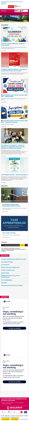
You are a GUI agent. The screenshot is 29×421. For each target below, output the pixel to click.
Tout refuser (14, 419)
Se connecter (25, 14)
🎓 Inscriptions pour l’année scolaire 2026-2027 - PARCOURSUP (14, 95)
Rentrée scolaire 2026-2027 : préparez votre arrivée (13, 44)
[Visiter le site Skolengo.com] (14, 409)
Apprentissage (5, 273)
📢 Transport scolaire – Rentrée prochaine (14, 174)
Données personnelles (6, 403)
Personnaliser (24, 419)
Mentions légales (9, 402)
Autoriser (22, 245)
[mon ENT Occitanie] (21, 11)
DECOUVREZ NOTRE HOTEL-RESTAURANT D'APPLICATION (11, 205)
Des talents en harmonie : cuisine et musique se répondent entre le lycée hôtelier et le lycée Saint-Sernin (13, 146)
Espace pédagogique (6, 280)
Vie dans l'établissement (8, 270)
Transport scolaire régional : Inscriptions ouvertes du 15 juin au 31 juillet (14, 70)
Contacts (3, 402)
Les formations (5, 264)
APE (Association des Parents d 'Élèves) (12, 285)
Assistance (4, 282)
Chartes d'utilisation (19, 402)
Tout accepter (5, 419)
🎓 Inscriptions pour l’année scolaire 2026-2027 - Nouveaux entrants (14, 121)
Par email (3, 251)
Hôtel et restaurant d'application (10, 267)
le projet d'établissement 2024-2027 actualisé (13, 259)
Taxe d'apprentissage (9, 233)
